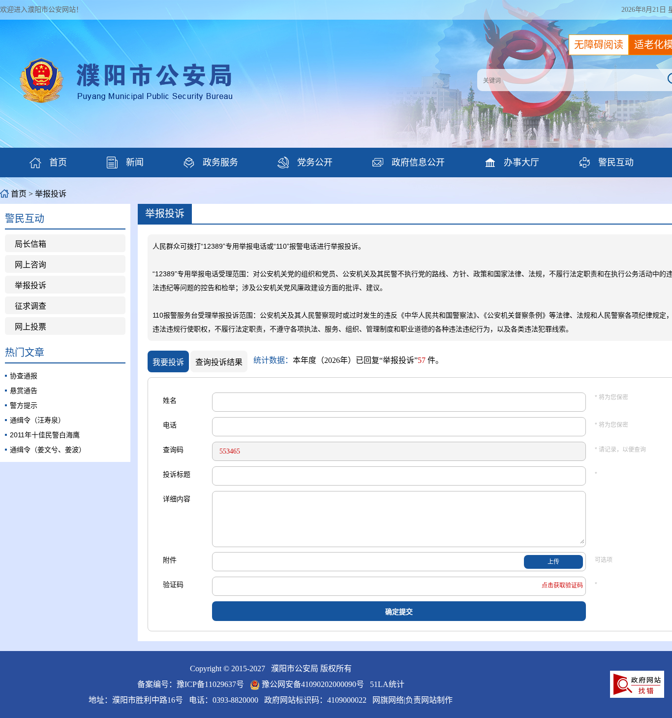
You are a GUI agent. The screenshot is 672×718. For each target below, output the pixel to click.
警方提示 (23, 405)
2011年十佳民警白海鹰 (45, 435)
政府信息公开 (408, 162)
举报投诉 (30, 285)
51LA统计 (387, 684)
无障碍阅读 (598, 44)
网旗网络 (388, 700)
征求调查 (30, 306)
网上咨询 (30, 265)
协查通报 (23, 376)
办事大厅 (511, 162)
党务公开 (305, 162)
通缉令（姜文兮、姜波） (48, 450)
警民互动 (606, 162)
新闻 (125, 162)
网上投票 (30, 327)
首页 (48, 162)
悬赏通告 (23, 390)
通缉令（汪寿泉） (37, 420)
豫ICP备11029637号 (210, 684)
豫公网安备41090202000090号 (313, 684)
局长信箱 (30, 244)
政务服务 (210, 162)
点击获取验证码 (562, 585)
